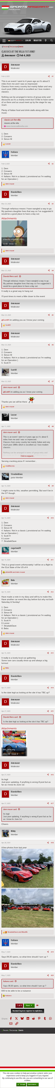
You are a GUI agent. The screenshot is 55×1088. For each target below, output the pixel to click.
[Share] (49, 76)
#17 (52, 803)
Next (28, 1006)
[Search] (51, 40)
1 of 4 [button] (19, 1006)
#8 (53, 426)
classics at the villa (12, 120)
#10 (52, 518)
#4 (53, 271)
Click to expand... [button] (27, 456)
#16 (52, 775)
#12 (52, 592)
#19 (52, 952)
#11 (52, 560)
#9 (53, 486)
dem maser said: (10, 387)
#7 (53, 381)
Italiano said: (8, 981)
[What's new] (46, 40)
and (15, 572)
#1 (53, 76)
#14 (52, 688)
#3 (53, 204)
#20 (52, 975)
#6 (53, 345)
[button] (4, 41)
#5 (53, 315)
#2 (53, 164)
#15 (52, 711)
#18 (52, 843)
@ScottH (5, 320)
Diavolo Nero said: (10, 276)
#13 (52, 653)
